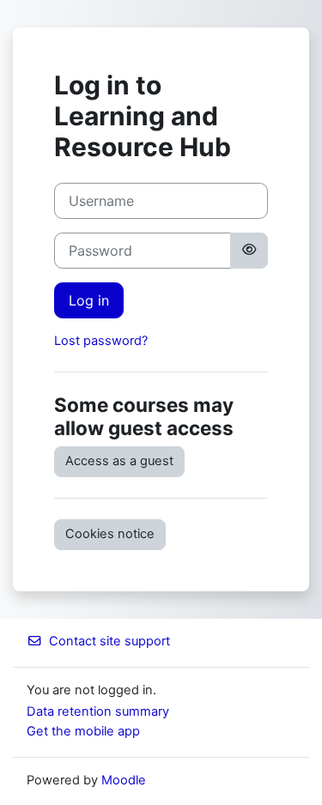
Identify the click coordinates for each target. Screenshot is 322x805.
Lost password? (101, 340)
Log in (89, 300)
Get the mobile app (83, 731)
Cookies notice (110, 534)
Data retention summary (98, 711)
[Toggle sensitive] (249, 251)
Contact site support (109, 641)
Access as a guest (119, 461)
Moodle (123, 780)
